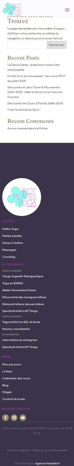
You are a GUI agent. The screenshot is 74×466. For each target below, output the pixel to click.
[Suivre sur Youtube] (23, 417)
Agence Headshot (47, 463)
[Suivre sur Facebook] (5, 417)
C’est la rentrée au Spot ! (23, 109)
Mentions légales (18, 450)
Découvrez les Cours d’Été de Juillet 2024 (35, 103)
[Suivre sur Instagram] (14, 417)
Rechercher (56, 45)
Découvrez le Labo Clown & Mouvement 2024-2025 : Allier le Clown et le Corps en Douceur (34, 92)
